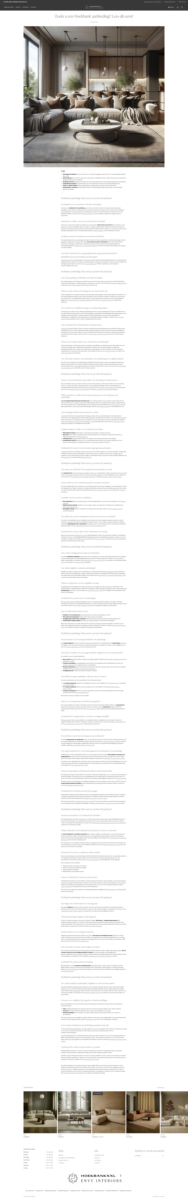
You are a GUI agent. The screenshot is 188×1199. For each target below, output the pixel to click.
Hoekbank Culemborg (125, 1190)
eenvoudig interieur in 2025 (94, 590)
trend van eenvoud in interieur (100, 490)
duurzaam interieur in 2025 (92, 1059)
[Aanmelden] (162, 1155)
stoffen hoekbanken (66, 886)
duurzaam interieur (106, 300)
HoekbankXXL (65, 260)
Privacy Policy (63, 1160)
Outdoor (97, 1160)
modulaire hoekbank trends (118, 283)
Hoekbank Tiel (39, 1190)
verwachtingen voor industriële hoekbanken (85, 245)
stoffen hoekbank (98, 230)
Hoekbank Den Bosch (50, 1190)
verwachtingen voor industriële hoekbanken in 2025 (81, 421)
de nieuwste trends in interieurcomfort (111, 477)
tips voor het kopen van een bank (73, 724)
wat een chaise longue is (73, 647)
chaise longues (100, 539)
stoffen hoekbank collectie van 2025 (74, 785)
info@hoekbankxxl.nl (170, 2)
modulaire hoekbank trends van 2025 (112, 844)
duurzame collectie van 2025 (80, 765)
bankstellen (67, 457)
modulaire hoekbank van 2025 (93, 992)
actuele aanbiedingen (72, 969)
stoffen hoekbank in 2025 (84, 605)
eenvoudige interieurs (83, 692)
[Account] (177, 7)
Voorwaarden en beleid (158, 1196)
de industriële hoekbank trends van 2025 (83, 745)
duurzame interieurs (72, 507)
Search (61, 1155)
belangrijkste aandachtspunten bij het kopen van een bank (109, 823)
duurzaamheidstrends (90, 264)
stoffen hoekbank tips (115, 659)
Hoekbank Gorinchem (87, 1190)
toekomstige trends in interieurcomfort (78, 389)
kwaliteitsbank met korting (84, 801)
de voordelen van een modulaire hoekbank (106, 389)
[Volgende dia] (162, 1114)
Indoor (96, 1158)
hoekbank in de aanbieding (107, 387)
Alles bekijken (160, 1087)
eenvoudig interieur (119, 421)
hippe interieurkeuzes (96, 526)
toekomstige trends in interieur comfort (71, 911)
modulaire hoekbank (87, 213)
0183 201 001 (182, 2)
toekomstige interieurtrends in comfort (114, 758)
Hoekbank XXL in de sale (80, 535)
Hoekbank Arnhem (99, 1190)
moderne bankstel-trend (81, 526)
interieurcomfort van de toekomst (97, 334)
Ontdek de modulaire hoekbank (110, 741)
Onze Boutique (99, 1155)
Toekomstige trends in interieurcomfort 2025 (92, 560)
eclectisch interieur (110, 351)
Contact (61, 1163)
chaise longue (64, 353)
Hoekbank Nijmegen (63, 1190)
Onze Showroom (29, 1190)
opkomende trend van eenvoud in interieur (96, 798)
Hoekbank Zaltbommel (112, 1190)
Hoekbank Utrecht (75, 1190)
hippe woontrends (86, 457)
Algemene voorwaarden (67, 1158)
